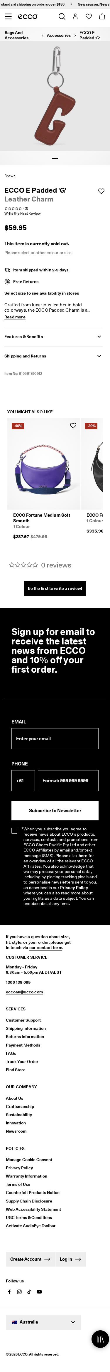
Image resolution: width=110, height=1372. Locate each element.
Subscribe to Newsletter (55, 810)
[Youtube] (39, 1291)
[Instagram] (19, 1291)
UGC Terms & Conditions (29, 1217)
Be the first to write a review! (55, 588)
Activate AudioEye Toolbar (31, 1225)
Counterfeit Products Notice (33, 1192)
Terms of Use (18, 1184)
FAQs (11, 1053)
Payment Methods (23, 1045)
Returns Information (25, 1036)
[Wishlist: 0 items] (88, 16)
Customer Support (23, 1020)
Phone (19, 764)
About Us (14, 1098)
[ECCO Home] (28, 16)
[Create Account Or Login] (75, 16)
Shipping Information (26, 1028)
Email (18, 722)
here (83, 855)
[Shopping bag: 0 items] (102, 16)
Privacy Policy (74, 887)
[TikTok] (29, 1291)
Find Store (16, 1069)
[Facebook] (9, 1291)
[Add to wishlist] (101, 191)
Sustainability (19, 1114)
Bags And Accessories (16, 35)
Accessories (59, 35)
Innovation (16, 1123)
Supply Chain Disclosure (29, 1201)
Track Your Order (22, 1061)
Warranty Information (26, 1176)
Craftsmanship (20, 1106)
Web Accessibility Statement (33, 1209)
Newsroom (16, 1131)
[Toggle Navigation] (8, 16)
